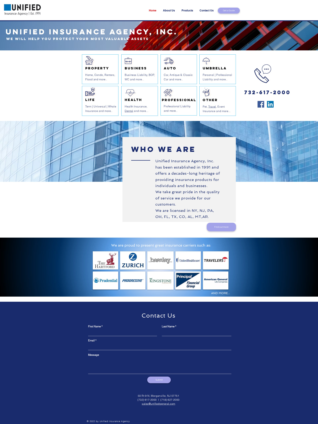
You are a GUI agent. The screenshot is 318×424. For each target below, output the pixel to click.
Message (93, 354)
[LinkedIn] (270, 104)
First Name (94, 326)
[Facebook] (261, 104)
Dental (129, 111)
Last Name (168, 326)
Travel (212, 106)
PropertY (97, 68)
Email (91, 340)
